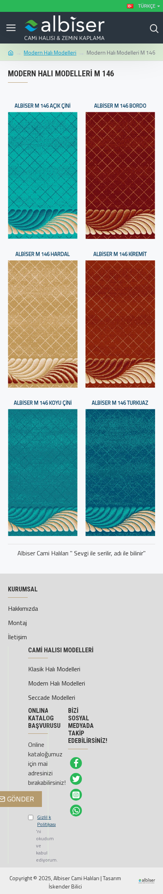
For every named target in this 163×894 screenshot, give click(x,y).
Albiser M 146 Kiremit (120, 254)
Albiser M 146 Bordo (120, 105)
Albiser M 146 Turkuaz (120, 403)
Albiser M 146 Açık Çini (42, 105)
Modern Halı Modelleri (50, 52)
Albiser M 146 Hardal (42, 254)
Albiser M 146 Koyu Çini (43, 403)
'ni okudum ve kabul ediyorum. (32, 839)
